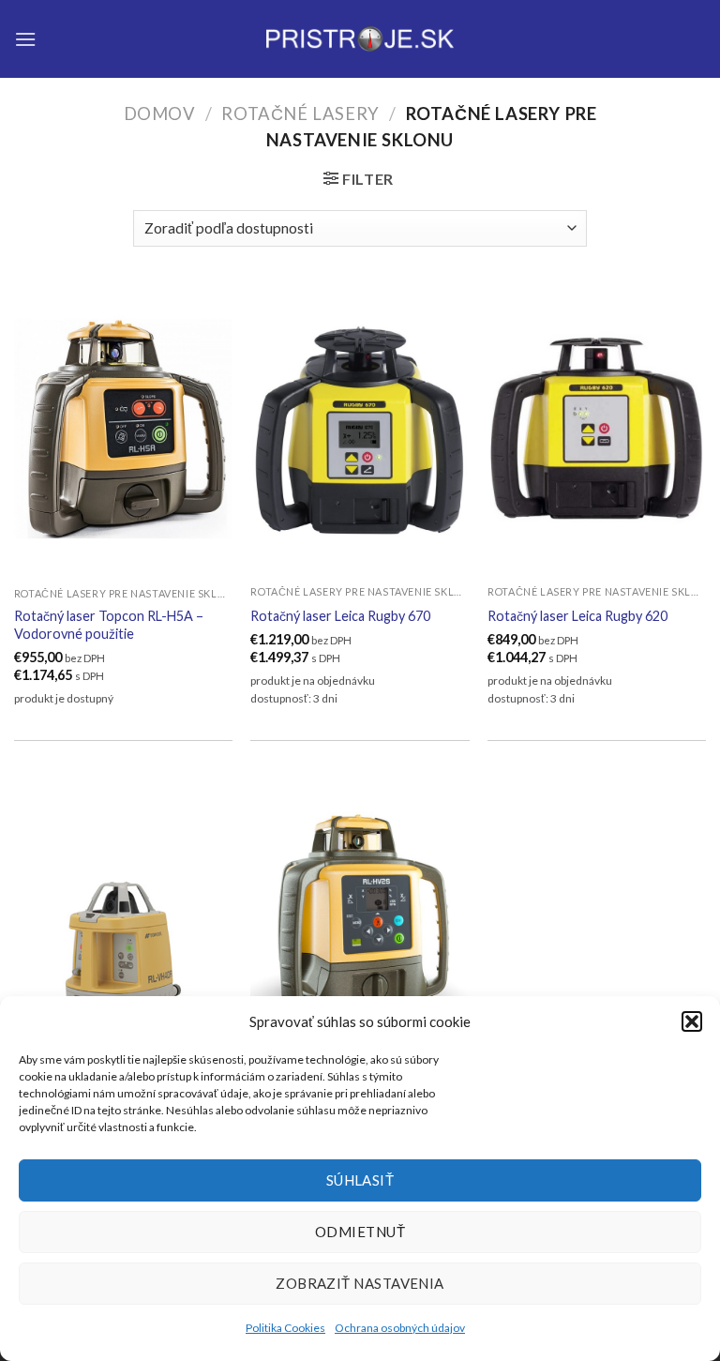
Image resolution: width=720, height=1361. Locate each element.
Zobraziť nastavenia (360, 1283)
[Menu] (25, 39)
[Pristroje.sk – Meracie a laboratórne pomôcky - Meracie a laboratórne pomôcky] (360, 39)
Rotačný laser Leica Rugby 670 (340, 616)
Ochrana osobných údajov (400, 1328)
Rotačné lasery (300, 113)
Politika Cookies (285, 1328)
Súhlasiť (360, 1180)
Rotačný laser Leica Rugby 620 (578, 616)
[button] (691, 1021)
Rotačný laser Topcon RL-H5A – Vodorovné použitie (108, 625)
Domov (160, 113)
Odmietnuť (360, 1231)
